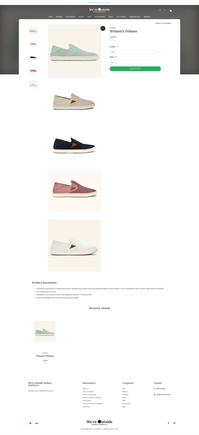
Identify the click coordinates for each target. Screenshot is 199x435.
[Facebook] (168, 423)
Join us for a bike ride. (89, 394)
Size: (113, 57)
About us (86, 388)
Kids (89, 17)
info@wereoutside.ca (163, 394)
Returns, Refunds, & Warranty (92, 397)
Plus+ (116, 429)
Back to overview (163, 23)
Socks (81, 17)
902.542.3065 (160, 388)
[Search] (165, 10)
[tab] (99, 282)
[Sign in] (160, 10)
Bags (111, 17)
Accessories (100, 17)
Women (59, 17)
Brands (147, 17)
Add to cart (135, 69)
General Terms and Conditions (92, 403)
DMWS (111, 429)
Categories (127, 383)
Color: (114, 47)
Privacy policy (87, 400)
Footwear (70, 17)
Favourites (102, 28)
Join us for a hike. (88, 391)
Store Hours (86, 406)
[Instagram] (174, 423)
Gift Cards (121, 17)
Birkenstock (134, 17)
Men (50, 17)
